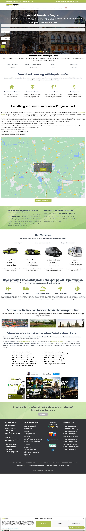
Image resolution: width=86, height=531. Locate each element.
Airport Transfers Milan (55, 356)
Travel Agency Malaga (51, 465)
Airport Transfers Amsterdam (71, 430)
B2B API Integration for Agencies (33, 439)
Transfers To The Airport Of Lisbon (26, 362)
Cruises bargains (21, 465)
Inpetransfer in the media (31, 451)
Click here (43, 414)
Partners (38, 8)
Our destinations (30, 462)
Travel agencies (28, 430)
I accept (43, 523)
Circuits (77, 293)
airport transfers (25, 341)
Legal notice (16, 528)
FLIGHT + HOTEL (60, 293)
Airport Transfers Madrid (56, 364)
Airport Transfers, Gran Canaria (58, 354)
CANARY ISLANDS (43, 293)
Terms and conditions (30, 449)
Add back (3, 36)
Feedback (21, 462)
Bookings (13, 8)
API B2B (32, 8)
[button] (83, 518)
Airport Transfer (28, 434)
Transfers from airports (30, 433)
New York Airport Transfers (70, 436)
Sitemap (26, 456)
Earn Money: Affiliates (30, 426)
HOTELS (26, 293)
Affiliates (45, 8)
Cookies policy (43, 165)
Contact (60, 8)
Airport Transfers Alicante (24, 366)
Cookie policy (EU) (64, 465)
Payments (27, 454)
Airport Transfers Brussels (70, 426)
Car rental (27, 436)
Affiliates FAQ (28, 428)
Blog (55, 8)
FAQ (76, 462)
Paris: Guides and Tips (23, 8)
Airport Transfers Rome (23, 356)
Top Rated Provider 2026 (52, 423)
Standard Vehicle (32, 260)
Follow (57, 373)
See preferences (76, 523)
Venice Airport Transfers (70, 444)
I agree (43, 169)
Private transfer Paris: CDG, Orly (32, 441)
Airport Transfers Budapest (25, 358)
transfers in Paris (57, 341)
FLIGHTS (8, 293)
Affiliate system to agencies (32, 425)
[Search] (3, 46)
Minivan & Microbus (53, 260)
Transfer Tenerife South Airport (26, 364)
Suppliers (26, 431)
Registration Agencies (61, 1)
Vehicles (39, 462)
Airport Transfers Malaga (56, 358)
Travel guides (28, 438)
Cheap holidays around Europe (36, 465)
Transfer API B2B (13, 462)
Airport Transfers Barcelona (57, 362)
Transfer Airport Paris (23, 352)
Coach (75, 260)
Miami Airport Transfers (69, 438)
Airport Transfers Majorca (56, 360)
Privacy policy (56, 462)
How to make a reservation (31, 452)
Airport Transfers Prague (56, 352)
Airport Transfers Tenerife (24, 360)
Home (8, 8)
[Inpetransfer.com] (13, 4)
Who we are (27, 447)
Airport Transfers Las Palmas (71, 446)
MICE (51, 8)
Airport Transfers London (24, 354)
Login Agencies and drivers (73, 1)
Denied (60, 523)
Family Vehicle (11, 260)
